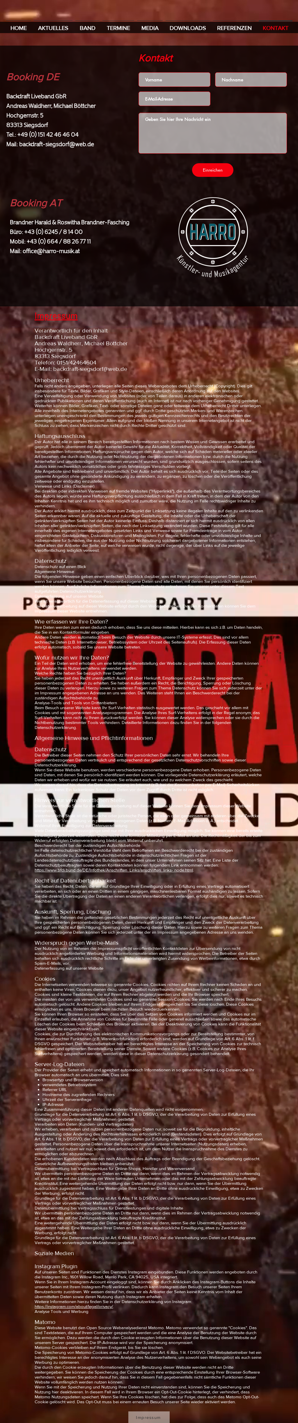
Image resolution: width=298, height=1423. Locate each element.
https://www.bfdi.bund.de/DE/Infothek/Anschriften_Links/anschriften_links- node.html (114, 869)
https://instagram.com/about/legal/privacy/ (74, 1306)
